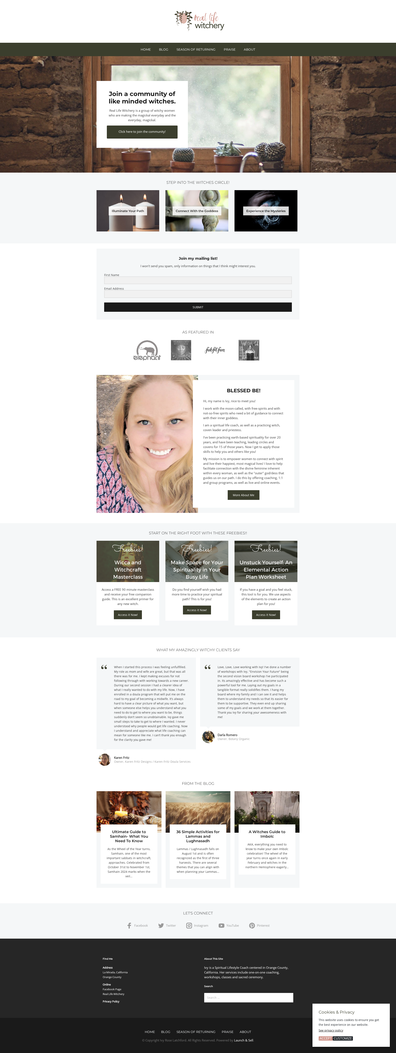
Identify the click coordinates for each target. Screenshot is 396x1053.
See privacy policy (331, 1030)
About (249, 49)
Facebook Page (112, 989)
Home (146, 49)
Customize (343, 1038)
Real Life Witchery (113, 994)
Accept (326, 1038)
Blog (163, 49)
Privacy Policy (111, 1001)
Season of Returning (196, 49)
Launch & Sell (243, 1040)
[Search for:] (248, 997)
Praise (230, 49)
